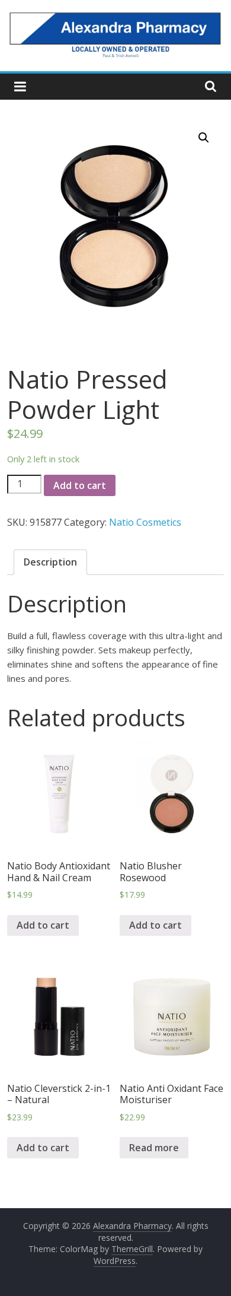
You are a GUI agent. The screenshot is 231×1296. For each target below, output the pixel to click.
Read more (154, 1147)
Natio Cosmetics (145, 522)
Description (50, 561)
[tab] (50, 562)
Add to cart (79, 485)
